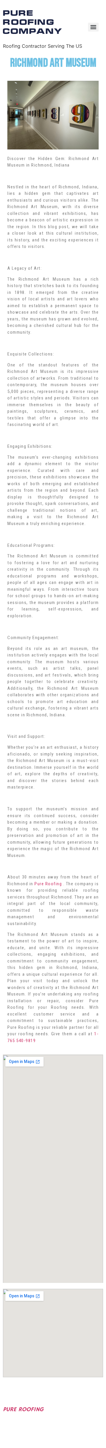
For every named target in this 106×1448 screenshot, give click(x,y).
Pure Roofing (48, 883)
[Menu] (93, 27)
